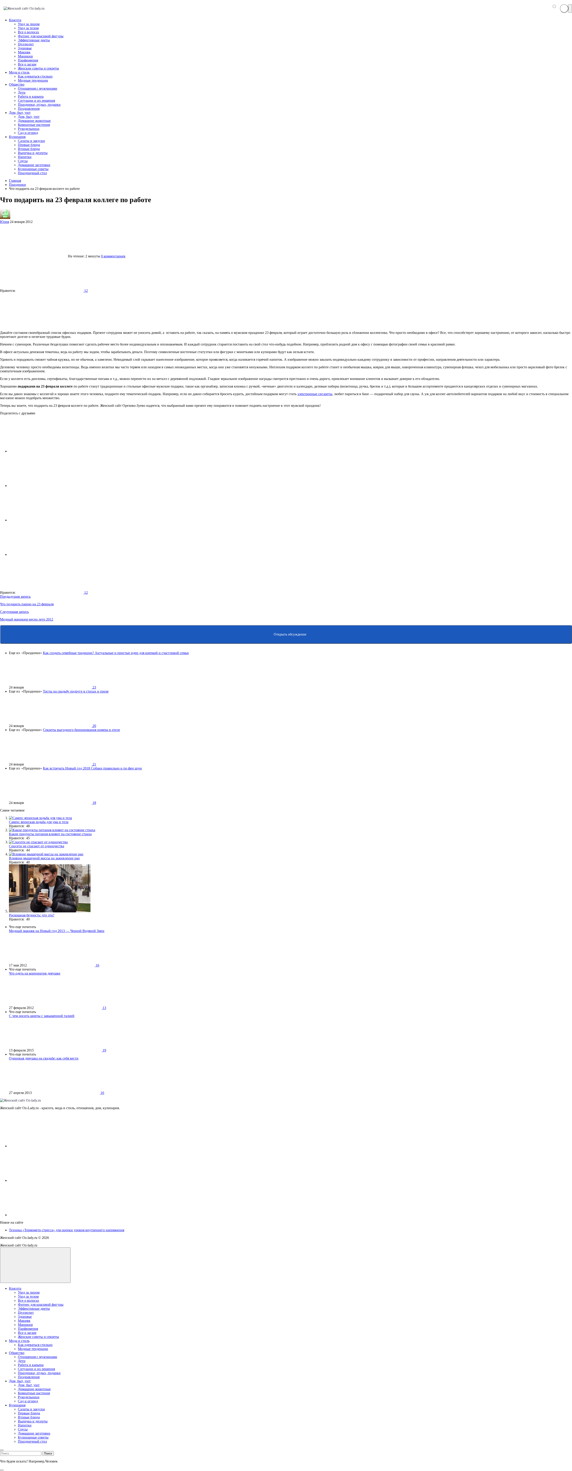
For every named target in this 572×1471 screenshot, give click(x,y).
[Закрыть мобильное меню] (2, 1450)
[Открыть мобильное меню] (570, 8)
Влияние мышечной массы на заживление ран (44, 858)
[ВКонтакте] (42, 1146)
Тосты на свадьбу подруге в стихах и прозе (76, 691)
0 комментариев (113, 256)
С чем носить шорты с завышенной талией (41, 1016)
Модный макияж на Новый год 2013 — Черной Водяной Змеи (56, 931)
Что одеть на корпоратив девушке (34, 973)
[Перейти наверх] (35, 1265)
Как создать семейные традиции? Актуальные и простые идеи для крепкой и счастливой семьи (116, 653)
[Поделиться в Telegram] (42, 486)
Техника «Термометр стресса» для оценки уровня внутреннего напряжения (66, 1230)
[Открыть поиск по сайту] (564, 8)
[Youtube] (42, 1180)
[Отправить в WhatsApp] (42, 554)
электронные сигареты (314, 394)
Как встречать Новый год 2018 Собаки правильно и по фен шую (92, 768)
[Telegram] (42, 1215)
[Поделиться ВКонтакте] (42, 451)
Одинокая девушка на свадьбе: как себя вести (43, 1058)
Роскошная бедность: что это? (31, 915)
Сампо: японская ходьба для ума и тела (38, 822)
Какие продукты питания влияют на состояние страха (50, 834)
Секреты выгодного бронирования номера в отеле (81, 730)
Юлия (4, 222)
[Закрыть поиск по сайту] (2, 1470)
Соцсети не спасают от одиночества (36, 846)
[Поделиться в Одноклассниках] (42, 520)
